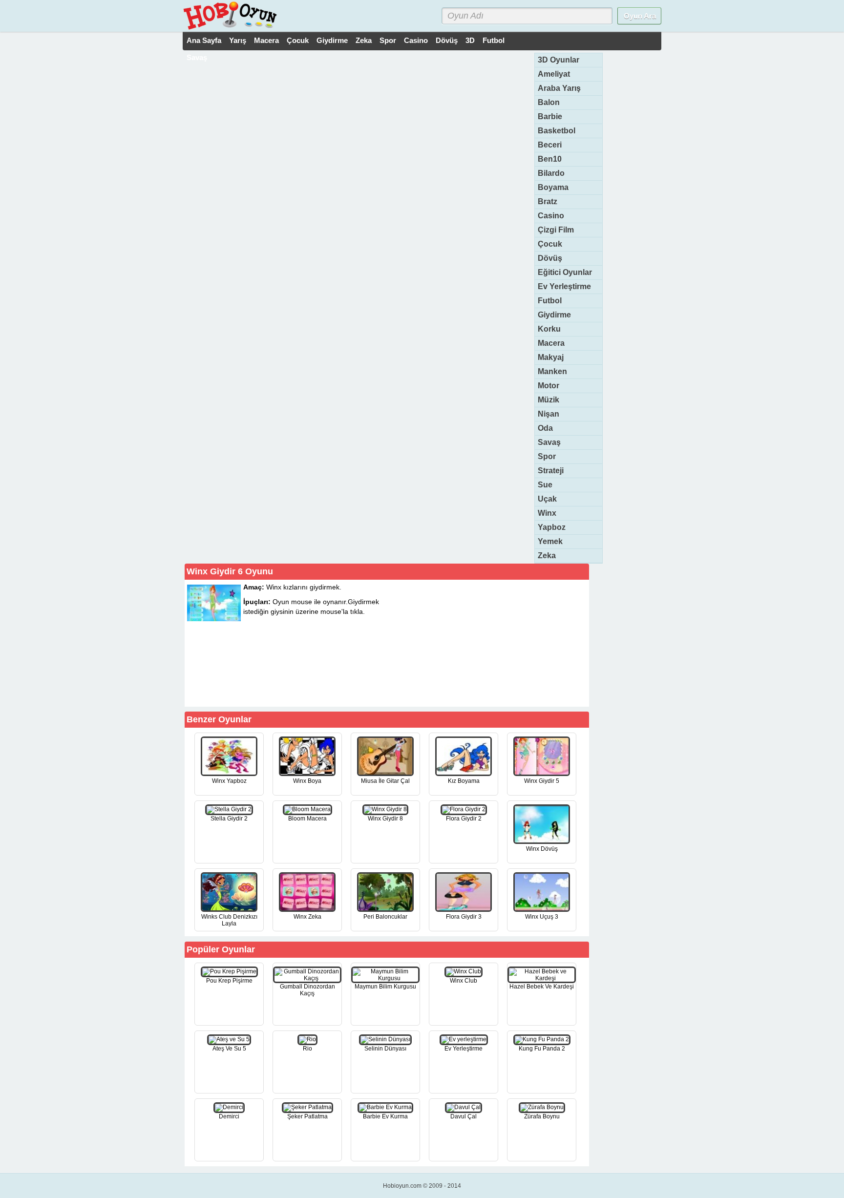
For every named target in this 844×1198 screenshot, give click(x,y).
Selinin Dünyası (385, 1048)
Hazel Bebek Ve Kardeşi (541, 986)
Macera (266, 40)
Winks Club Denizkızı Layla (229, 920)
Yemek (550, 541)
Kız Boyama (464, 781)
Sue (545, 485)
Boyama (553, 187)
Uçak (547, 499)
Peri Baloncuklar (385, 916)
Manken (552, 371)
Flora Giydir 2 (464, 818)
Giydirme (332, 40)
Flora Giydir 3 (464, 916)
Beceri (550, 145)
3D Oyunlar (558, 60)
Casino (416, 40)
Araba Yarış (559, 88)
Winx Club (463, 980)
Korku (549, 329)
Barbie (550, 116)
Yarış (237, 40)
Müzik (548, 400)
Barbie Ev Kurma (385, 1116)
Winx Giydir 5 (541, 781)
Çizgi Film (556, 230)
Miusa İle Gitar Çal (385, 781)
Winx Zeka (307, 916)
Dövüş (447, 40)
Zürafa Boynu (542, 1116)
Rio (307, 1048)
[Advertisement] (514, 643)
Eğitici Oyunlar (565, 272)
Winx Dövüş (542, 848)
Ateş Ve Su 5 (229, 1048)
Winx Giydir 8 (385, 818)
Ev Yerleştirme (564, 286)
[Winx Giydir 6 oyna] (339, 689)
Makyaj (551, 357)
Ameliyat (554, 74)
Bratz (547, 201)
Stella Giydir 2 (229, 818)
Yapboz (552, 527)
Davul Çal (463, 1116)
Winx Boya (307, 781)
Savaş (197, 57)
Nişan (548, 414)
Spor (388, 40)
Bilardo (551, 173)
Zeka (364, 40)
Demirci (229, 1116)
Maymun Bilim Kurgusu (385, 986)
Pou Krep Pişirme (229, 980)
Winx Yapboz (229, 781)
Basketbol (556, 130)
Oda (545, 428)
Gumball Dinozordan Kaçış (307, 990)
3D (470, 40)
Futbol (494, 40)
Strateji (551, 470)
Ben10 (550, 159)
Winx (547, 513)
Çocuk (298, 40)
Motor (548, 385)
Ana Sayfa (204, 40)
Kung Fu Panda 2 (542, 1048)
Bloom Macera (307, 818)
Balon (549, 102)
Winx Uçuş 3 (541, 916)
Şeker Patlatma (307, 1116)
